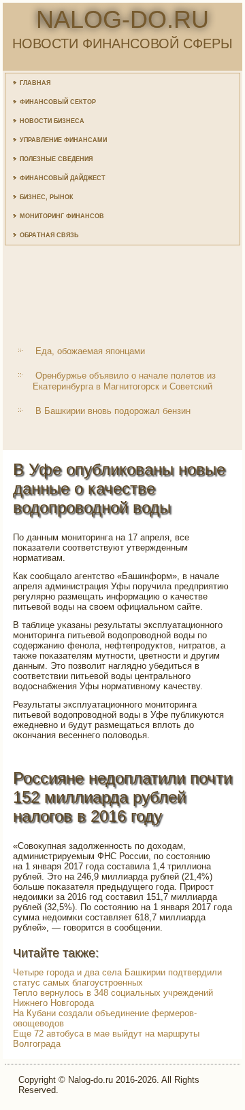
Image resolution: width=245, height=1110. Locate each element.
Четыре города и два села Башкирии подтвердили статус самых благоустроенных (117, 977)
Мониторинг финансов (62, 216)
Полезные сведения (56, 159)
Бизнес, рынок (47, 197)
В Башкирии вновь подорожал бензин (113, 411)
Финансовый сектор (58, 102)
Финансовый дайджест (62, 178)
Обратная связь (49, 235)
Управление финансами (63, 140)
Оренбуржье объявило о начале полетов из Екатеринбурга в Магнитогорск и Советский (124, 381)
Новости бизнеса (52, 121)
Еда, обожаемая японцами (90, 351)
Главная (35, 83)
